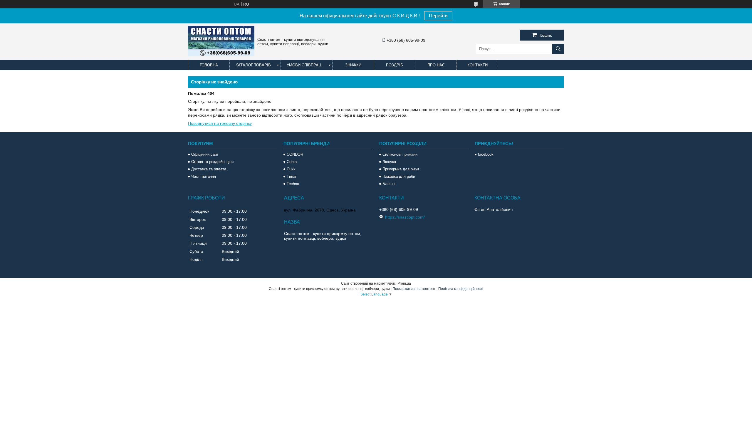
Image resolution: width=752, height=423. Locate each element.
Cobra (292, 162)
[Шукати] (558, 49)
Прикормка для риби (400, 169)
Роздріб (394, 65)
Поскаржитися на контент (414, 289)
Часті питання (203, 176)
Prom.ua (404, 283)
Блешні (388, 184)
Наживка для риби (398, 176)
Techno (293, 184)
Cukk (291, 169)
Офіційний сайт (205, 154)
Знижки (353, 65)
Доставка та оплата (208, 169)
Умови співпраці (305, 65)
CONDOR (295, 154)
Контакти (477, 65)
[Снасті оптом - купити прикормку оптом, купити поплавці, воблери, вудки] (221, 55)
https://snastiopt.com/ (405, 217)
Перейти (438, 15)
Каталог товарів (253, 65)
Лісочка (389, 162)
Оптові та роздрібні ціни (212, 162)
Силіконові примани (399, 154)
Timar (291, 176)
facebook (486, 154)
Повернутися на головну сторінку (220, 123)
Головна (209, 65)
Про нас (436, 65)
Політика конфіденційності (460, 289)
